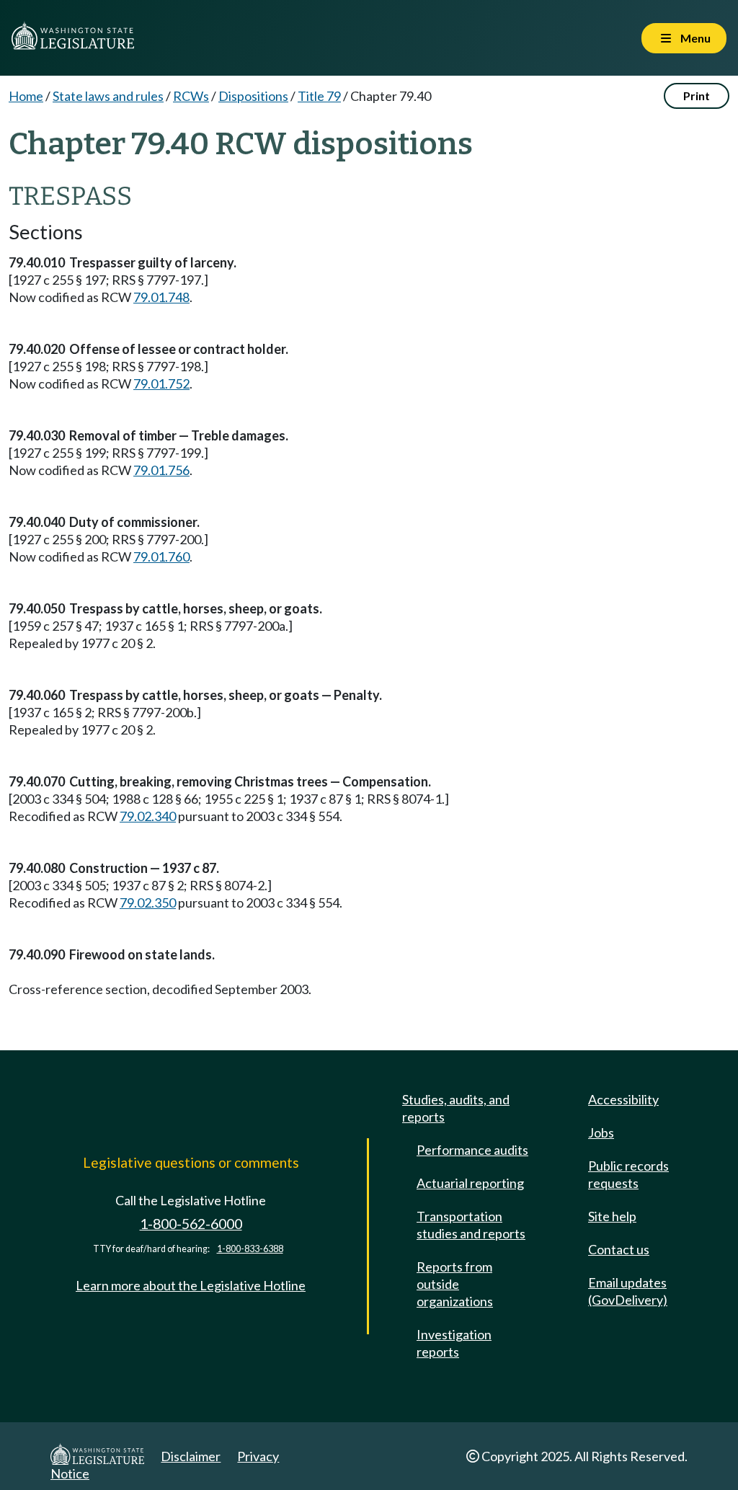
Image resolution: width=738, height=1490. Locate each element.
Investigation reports (454, 1343)
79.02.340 (148, 816)
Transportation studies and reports (471, 1224)
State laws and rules (108, 96)
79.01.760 (161, 556)
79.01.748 (161, 297)
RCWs (191, 96)
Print (696, 95)
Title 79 (319, 96)
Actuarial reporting (470, 1183)
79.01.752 (161, 383)
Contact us (618, 1249)
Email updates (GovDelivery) (627, 1291)
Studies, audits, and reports (456, 1108)
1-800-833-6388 (250, 1248)
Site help (612, 1216)
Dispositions (253, 96)
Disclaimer (191, 1456)
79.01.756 (161, 470)
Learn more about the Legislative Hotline (191, 1285)
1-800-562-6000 (191, 1223)
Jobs (601, 1132)
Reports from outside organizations (455, 1284)
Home (26, 96)
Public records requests (628, 1174)
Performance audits (472, 1150)
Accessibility (623, 1099)
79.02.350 (148, 902)
